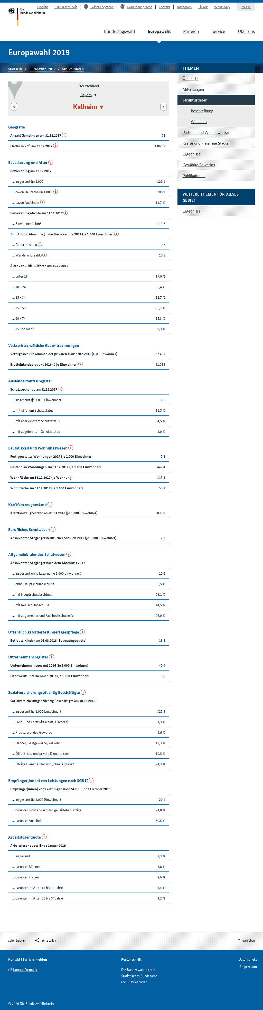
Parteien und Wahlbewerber (206, 132)
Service (218, 31)
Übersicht (191, 78)
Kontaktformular (25, 969)
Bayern (86, 94)
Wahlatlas (199, 121)
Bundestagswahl (119, 31)
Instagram (184, 6)
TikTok (203, 6)
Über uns (246, 31)
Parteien (191, 31)
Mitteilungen (193, 89)
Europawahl (159, 31)
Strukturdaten (73, 68)
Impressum (248, 966)
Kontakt (164, 6)
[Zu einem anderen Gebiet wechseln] (95, 95)
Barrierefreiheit (65, 6)
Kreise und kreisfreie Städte (206, 143)
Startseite (26, 17)
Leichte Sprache (102, 6)
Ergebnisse (192, 154)
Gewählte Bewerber (199, 164)
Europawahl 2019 (42, 68)
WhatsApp (222, 6)
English (42, 6)
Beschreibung (202, 110)
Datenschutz (248, 959)
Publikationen (194, 175)
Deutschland (88, 85)
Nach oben (248, 940)
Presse (246, 6)
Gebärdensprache (139, 6)
